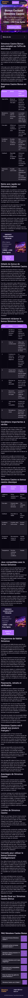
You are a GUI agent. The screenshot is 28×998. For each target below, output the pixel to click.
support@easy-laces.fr (18, 990)
